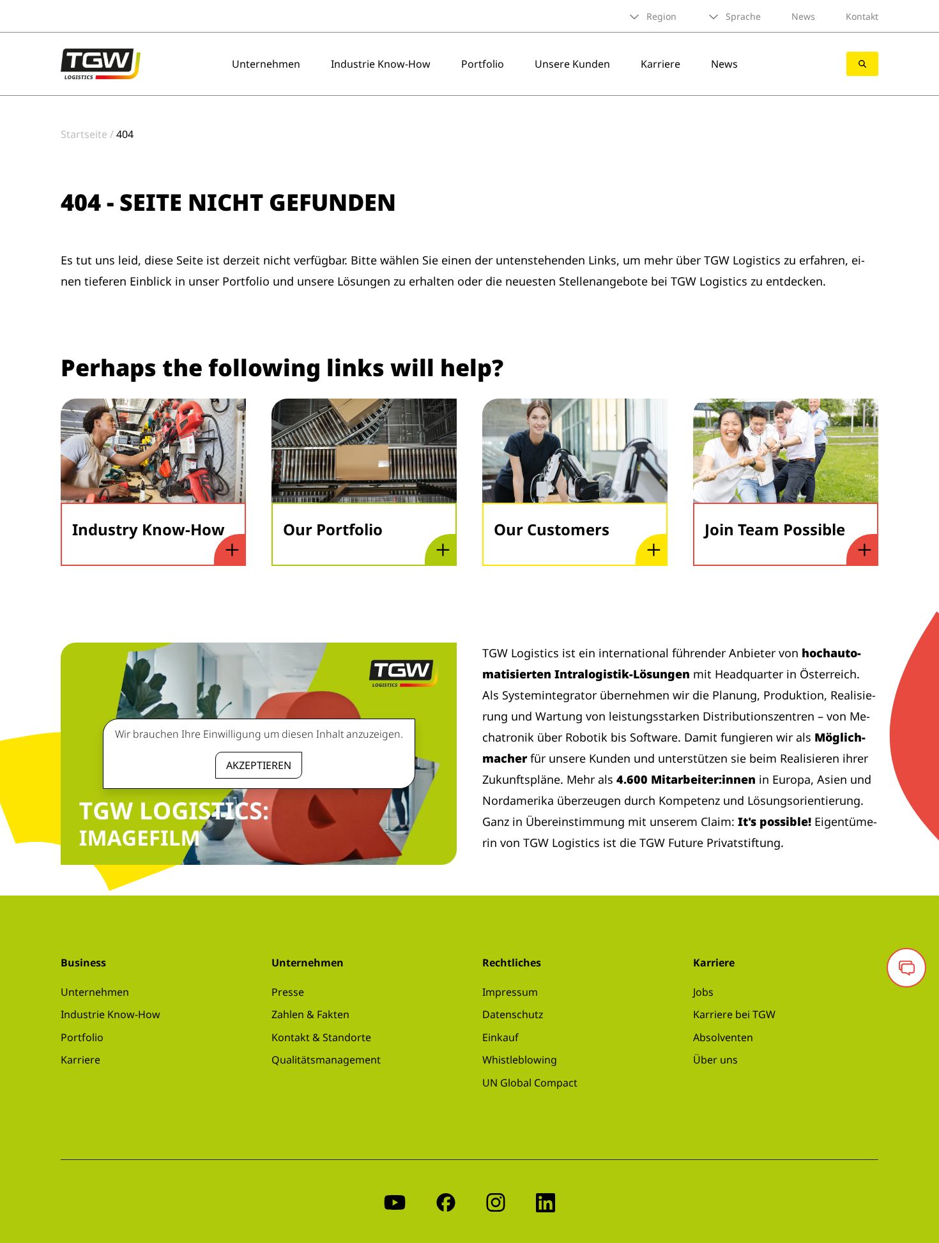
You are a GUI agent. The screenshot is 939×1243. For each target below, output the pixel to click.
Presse (287, 992)
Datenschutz (513, 1014)
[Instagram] (495, 1201)
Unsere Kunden (572, 64)
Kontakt (862, 16)
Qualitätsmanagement (326, 1060)
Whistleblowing (519, 1060)
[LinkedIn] (545, 1201)
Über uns (715, 1060)
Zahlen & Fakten (310, 1014)
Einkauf (500, 1037)
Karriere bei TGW (734, 1014)
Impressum (510, 992)
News (803, 16)
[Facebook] (445, 1201)
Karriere (660, 64)
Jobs (703, 992)
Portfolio (482, 64)
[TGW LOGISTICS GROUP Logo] (101, 62)
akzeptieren (258, 765)
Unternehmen (266, 64)
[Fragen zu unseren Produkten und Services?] (906, 968)
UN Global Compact (529, 1083)
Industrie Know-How (381, 64)
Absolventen (723, 1037)
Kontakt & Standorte (321, 1037)
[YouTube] (395, 1201)
